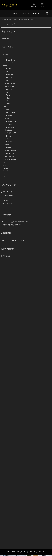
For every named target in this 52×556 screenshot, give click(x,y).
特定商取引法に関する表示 (19, 222)
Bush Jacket (10, 75)
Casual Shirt (10, 63)
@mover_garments (36, 552)
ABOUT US (26, 13)
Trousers (6, 110)
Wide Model (10, 112)
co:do (5, 107)
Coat (4, 177)
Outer (5, 66)
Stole (4, 165)
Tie (4, 162)
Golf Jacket (10, 86)
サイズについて (8, 204)
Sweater (6, 168)
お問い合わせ (5, 256)
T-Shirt (5, 174)
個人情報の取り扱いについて (11, 225)
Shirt (4, 57)
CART (42, 6)
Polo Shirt (6, 171)
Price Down (5, 39)
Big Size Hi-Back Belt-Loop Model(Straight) (10, 156)
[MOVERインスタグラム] (47, 13)
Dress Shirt (10, 60)
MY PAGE (34, 6)
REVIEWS (36, 13)
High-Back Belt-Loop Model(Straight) (10, 130)
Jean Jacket (10, 83)
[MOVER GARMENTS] (9, 6)
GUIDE (15, 13)
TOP (5, 13)
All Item (5, 54)
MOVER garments (9, 195)
